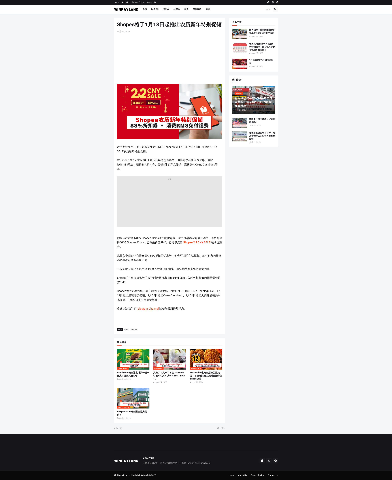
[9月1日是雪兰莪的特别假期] (239, 64)
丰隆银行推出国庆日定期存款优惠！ (262, 120)
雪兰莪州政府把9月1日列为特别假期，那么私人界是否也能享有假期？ (262, 47)
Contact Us (151, 2)
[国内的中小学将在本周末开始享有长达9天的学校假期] (239, 34)
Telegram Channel (147, 308)
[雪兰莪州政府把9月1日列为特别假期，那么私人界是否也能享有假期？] (239, 47)
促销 (208, 9)
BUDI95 (154, 9)
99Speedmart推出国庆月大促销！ (132, 413)
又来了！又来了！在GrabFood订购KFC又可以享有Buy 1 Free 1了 (169, 375)
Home (116, 2)
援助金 (166, 9)
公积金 (176, 9)
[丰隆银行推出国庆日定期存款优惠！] (239, 123)
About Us (125, 2)
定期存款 (197, 9)
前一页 (220, 428)
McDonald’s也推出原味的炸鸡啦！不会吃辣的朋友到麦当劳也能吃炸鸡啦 (206, 375)
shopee (134, 329)
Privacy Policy (138, 2)
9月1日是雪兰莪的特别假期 (261, 61)
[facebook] (268, 2)
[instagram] (273, 2)
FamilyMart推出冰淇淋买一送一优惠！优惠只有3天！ (133, 374)
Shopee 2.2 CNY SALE (196, 242)
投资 (186, 9)
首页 (145, 9)
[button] (268, 9)
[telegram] (277, 2)
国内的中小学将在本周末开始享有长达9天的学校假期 (262, 31)
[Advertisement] (169, 58)
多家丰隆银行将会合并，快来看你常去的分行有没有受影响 (262, 136)
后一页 (119, 428)
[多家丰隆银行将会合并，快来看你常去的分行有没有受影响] (239, 136)
